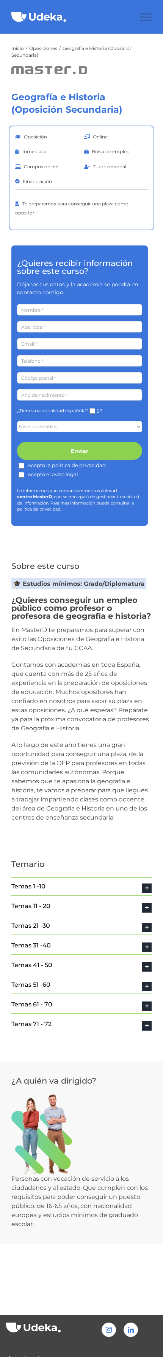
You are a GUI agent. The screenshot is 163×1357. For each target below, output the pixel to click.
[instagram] (109, 1330)
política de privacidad (79, 465)
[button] (81, 886)
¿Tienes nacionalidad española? (52, 410)
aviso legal (65, 474)
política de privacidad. (39, 509)
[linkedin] (131, 1330)
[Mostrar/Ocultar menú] (146, 17)
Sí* (99, 411)
